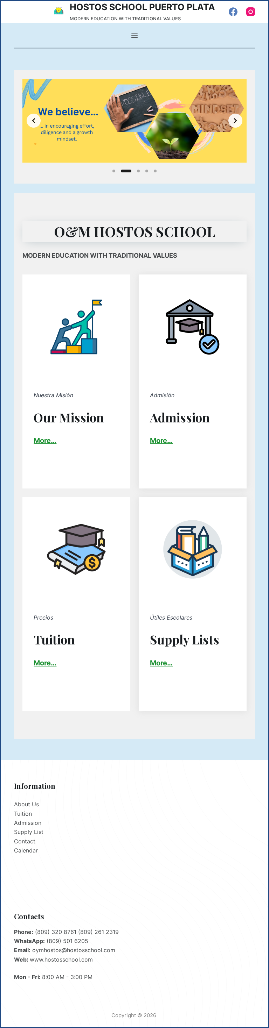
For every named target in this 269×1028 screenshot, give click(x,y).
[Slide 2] (126, 171)
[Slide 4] (147, 171)
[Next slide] (235, 121)
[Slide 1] (114, 171)
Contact (24, 841)
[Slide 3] (138, 171)
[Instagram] (250, 11)
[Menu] (134, 35)
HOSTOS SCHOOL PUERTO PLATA (142, 7)
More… (161, 440)
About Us (26, 804)
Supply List (28, 831)
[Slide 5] (155, 171)
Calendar (26, 850)
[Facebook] (233, 11)
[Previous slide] (34, 121)
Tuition (23, 813)
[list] (134, 121)
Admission (27, 822)
